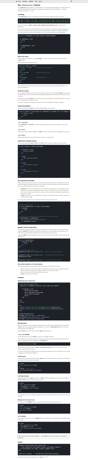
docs (19, 1)
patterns (31, 1)
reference (24, 1)
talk (36, 1)
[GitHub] (71, 1)
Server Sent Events (54, 7)
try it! (40, 1)
